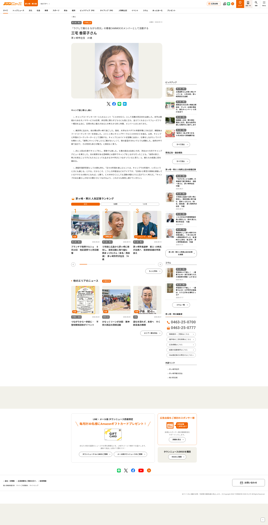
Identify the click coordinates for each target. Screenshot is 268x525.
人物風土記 (123, 11)
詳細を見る (177, 440)
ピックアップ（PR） (87, 11)
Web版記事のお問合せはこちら (181, 355)
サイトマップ (34, 485)
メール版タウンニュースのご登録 (129, 454)
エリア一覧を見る (150, 333)
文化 (30, 11)
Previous (73, 264)
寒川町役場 (173, 378)
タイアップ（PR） (107, 11)
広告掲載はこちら (176, 345)
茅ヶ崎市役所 (174, 369)
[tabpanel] (116, 70)
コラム (145, 11)
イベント (135, 11)
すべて (5, 11)
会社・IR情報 (10, 481)
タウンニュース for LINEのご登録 (95, 454)
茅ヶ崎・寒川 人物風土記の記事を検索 (181, 253)
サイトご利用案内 (22, 485)
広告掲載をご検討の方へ (27, 481)
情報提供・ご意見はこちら (179, 334)
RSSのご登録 (177, 457)
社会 (38, 11)
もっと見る (153, 271)
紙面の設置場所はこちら (178, 350)
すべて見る (181, 144)
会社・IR (248, 5)
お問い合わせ (250, 482)
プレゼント (171, 11)
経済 (73, 11)
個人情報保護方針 (9, 485)
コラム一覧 (180, 305)
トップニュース (18, 11)
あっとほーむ (158, 11)
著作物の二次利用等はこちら (180, 339)
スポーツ (56, 11)
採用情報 (43, 481)
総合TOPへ (44, 4)
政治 (65, 11)
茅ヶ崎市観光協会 (175, 373)
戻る (74, 17)
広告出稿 (214, 4)
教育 (46, 11)
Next (160, 264)
